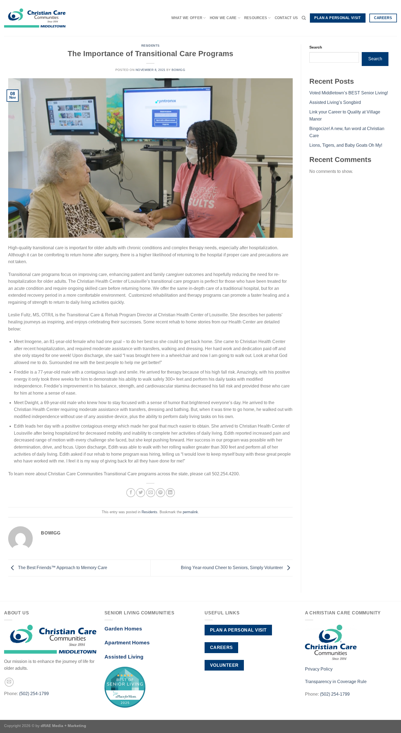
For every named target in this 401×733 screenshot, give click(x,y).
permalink (190, 512)
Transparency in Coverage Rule (336, 681)
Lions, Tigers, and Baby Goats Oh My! (345, 145)
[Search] (304, 18)
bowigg (178, 69)
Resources (255, 18)
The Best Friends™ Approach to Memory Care (62, 567)
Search (315, 47)
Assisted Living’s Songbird (335, 102)
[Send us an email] (9, 682)
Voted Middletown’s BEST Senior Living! (348, 93)
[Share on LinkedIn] (170, 492)
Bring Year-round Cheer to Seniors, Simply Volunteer (232, 567)
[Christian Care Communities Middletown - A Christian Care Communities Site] (34, 18)
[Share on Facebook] (130, 492)
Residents (150, 45)
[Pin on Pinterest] (160, 492)
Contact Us (286, 18)
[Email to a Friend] (150, 492)
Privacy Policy (319, 669)
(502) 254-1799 (34, 693)
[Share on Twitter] (140, 492)
